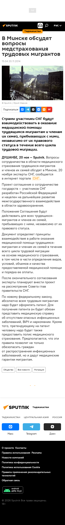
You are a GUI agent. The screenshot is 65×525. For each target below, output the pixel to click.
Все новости (24, 369)
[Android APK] (13, 490)
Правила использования (16, 452)
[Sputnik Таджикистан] (11, 27)
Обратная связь (11, 480)
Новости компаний (13, 457)
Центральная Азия (36, 417)
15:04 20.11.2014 (11, 61)
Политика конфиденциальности (20, 462)
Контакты (20, 447)
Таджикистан (11, 417)
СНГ (36, 178)
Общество (8, 369)
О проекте (8, 447)
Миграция (39, 369)
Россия (57, 417)
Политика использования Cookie (21, 467)
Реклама (37, 452)
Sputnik (8, 103)
